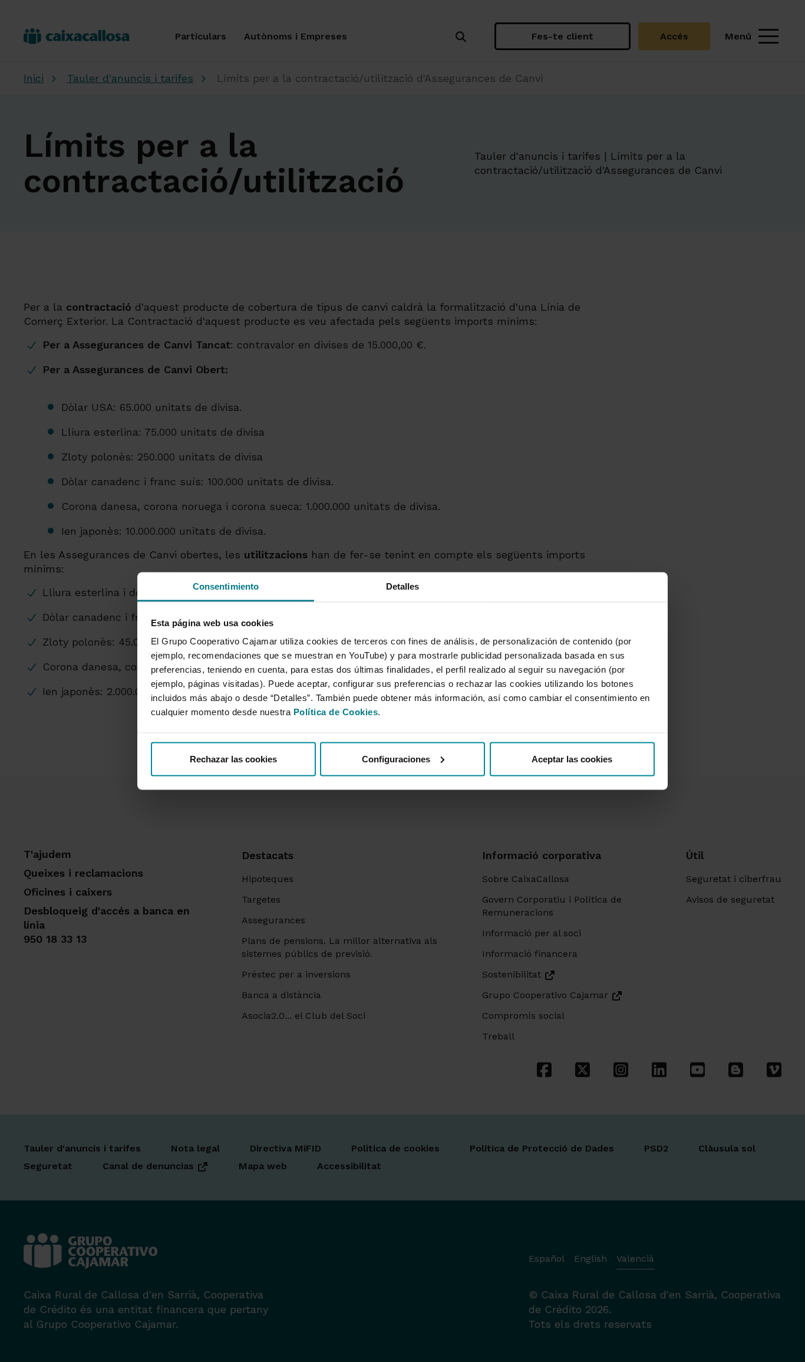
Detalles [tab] (403, 586)
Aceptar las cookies (572, 759)
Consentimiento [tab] (226, 586)
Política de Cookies (335, 712)
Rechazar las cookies (233, 759)
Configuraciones (396, 759)
